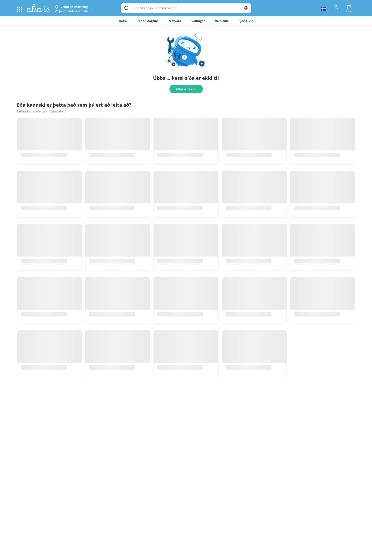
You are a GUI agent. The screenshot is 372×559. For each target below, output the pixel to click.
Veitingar (198, 21)
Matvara (175, 21)
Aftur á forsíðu (186, 89)
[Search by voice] (246, 8)
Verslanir (221, 21)
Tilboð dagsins (147, 21)
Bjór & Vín (246, 21)
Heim (123, 21)
